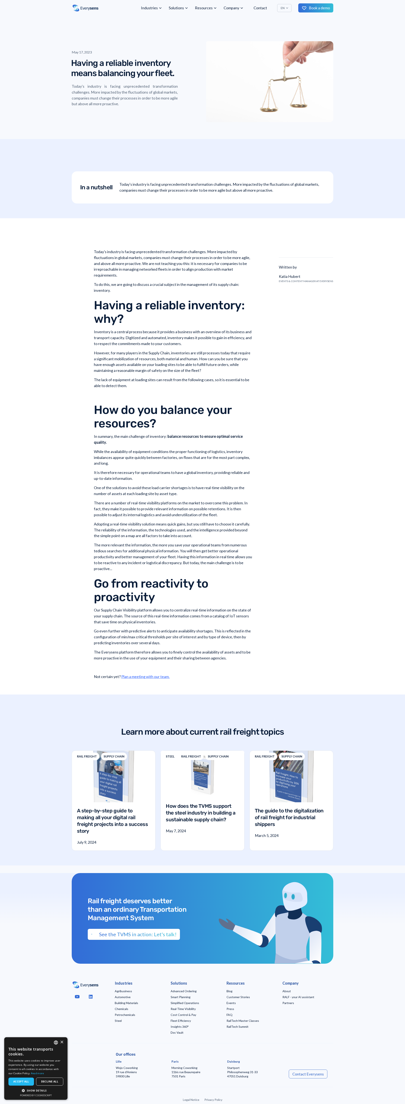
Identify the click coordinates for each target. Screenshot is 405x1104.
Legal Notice (191, 1099)
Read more (37, 1073)
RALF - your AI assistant (298, 997)
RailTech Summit (237, 1026)
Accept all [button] (21, 1081)
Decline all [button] (49, 1081)
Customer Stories (238, 997)
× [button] (61, 1042)
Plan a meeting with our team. (145, 676)
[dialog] (36, 1068)
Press (230, 1009)
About (286, 991)
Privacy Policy (213, 1099)
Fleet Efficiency (181, 1020)
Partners (288, 1003)
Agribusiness (123, 991)
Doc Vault (177, 1032)
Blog (229, 991)
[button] (151, 8)
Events (231, 1003)
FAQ (229, 1015)
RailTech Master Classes (243, 1020)
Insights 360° (180, 1026)
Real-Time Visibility (183, 1009)
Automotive (123, 997)
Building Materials (126, 1003)
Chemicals (121, 1009)
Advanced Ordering (184, 991)
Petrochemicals (125, 1015)
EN (283, 8)
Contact (260, 7)
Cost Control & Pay (183, 1015)
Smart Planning (180, 997)
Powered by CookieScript (36, 1095)
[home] (85, 8)
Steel (118, 1020)
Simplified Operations (185, 1003)
